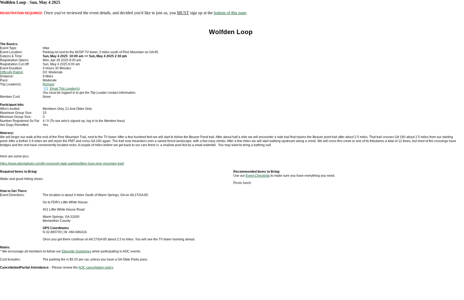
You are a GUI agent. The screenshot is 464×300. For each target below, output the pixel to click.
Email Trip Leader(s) (64, 89)
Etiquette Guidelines (76, 251)
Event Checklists (258, 176)
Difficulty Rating (11, 72)
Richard (48, 84)
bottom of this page (230, 12)
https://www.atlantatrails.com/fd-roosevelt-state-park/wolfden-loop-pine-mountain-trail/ (62, 163)
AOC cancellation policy (95, 267)
